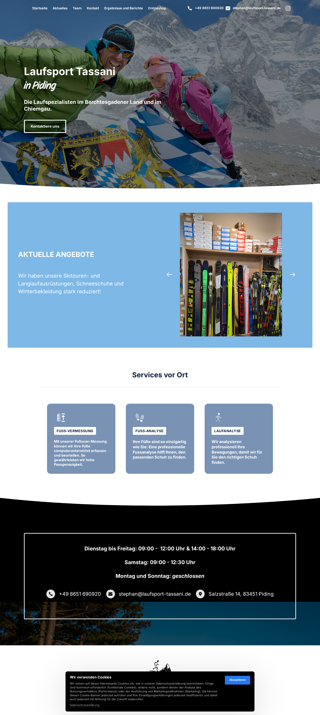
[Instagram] (290, 8)
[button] (292, 274)
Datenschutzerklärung (84, 705)
